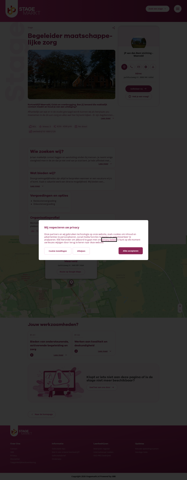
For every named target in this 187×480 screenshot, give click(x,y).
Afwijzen (81, 251)
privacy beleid (109, 239)
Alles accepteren (130, 250)
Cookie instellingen (58, 251)
